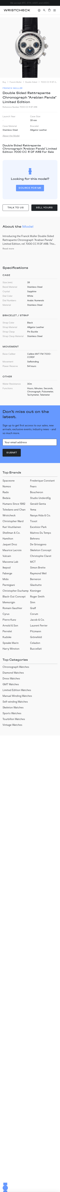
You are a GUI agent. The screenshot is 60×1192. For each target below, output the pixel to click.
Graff (33, 608)
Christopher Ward (13, 521)
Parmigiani (9, 584)
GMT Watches (11, 684)
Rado (6, 492)
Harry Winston (11, 648)
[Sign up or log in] (39, 10)
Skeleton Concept (40, 550)
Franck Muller (16, 82)
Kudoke (7, 637)
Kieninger (35, 590)
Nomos (7, 486)
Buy (4, 82)
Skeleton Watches (13, 707)
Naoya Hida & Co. (40, 515)
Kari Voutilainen (12, 526)
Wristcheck (9, 515)
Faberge (7, 573)
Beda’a (6, 497)
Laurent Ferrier (39, 625)
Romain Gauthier (12, 608)
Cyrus (6, 613)
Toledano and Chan (14, 509)
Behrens (35, 538)
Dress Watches (11, 678)
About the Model (11, 135)
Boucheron (36, 492)
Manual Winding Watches (17, 695)
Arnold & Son (10, 625)
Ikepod (7, 567)
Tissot (33, 521)
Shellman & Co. (11, 532)
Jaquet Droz (10, 544)
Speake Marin (11, 642)
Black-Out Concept (14, 596)
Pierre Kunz (9, 619)
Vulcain (7, 555)
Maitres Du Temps (40, 532)
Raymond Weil (38, 573)
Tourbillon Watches (14, 718)
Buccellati (36, 648)
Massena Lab (10, 561)
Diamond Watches (13, 672)
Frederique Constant (42, 480)
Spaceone (9, 480)
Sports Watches (12, 713)
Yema (33, 509)
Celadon (35, 642)
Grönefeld (36, 637)
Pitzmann (35, 631)
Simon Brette (37, 567)
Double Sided (31, 82)
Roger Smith (37, 596)
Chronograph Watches (16, 666)
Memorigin (9, 602)
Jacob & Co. (37, 619)
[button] (54, 10)
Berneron (35, 579)
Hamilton (8, 538)
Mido (6, 579)
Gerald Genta (38, 503)
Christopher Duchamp (16, 590)
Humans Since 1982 (14, 503)
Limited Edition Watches (17, 689)
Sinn (32, 602)
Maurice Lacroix (12, 550)
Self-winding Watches (15, 701)
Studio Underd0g (40, 497)
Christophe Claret (40, 555)
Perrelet (7, 631)
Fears (33, 486)
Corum (34, 613)
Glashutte (36, 584)
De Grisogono (38, 544)
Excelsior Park (38, 526)
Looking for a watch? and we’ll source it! (30, 2)
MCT (33, 561)
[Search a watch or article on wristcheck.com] (44, 10)
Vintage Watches (12, 724)
